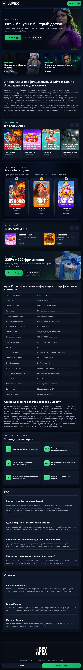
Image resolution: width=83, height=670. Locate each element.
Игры (31, 660)
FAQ (61, 660)
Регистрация (74, 3)
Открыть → (49, 71)
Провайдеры (40, 660)
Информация (52, 660)
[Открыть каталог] (4, 3)
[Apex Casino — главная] (13, 3)
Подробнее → (10, 71)
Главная (23, 660)
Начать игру (13, 38)
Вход (22, 665)
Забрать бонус (14, 273)
